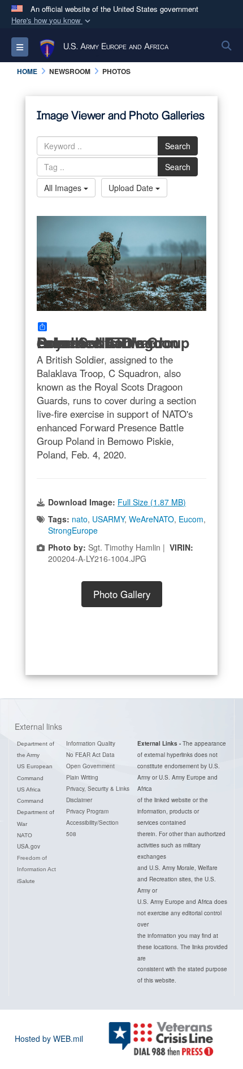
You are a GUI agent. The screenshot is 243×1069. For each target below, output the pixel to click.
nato (80, 519)
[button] (52, 21)
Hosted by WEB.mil (49, 1038)
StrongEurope (73, 530)
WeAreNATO (151, 519)
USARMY (108, 519)
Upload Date (132, 187)
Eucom (191, 519)
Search (177, 146)
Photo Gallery (121, 594)
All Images (64, 187)
